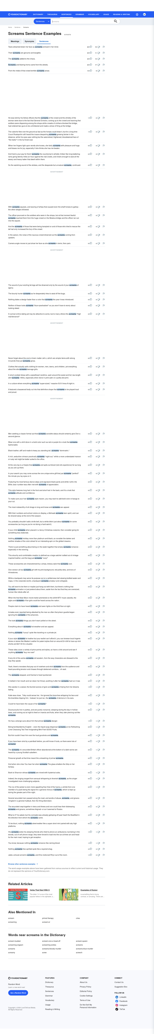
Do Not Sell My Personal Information (88, 1006)
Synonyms (29, 41)
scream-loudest (14, 941)
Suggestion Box (121, 986)
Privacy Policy (85, 986)
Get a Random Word (18, 993)
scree (44, 952)
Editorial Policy (86, 991)
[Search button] (116, 21)
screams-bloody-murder (51, 948)
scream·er (46, 922)
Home (10, 27)
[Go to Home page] (17, 14)
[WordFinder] (144, 14)
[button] (137, 14)
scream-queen (81, 941)
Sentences (40, 21)
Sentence (17, 27)
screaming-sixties (49, 945)
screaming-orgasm (15, 945)
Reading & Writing (52, 1009)
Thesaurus (49, 986)
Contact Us (119, 982)
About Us (83, 982)
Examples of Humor (89, 890)
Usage (48, 1004)
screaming (12, 922)
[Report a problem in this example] (103, 46)
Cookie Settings (86, 995)
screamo (79, 945)
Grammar (49, 995)
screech (79, 952)
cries (78, 918)
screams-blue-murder (84, 948)
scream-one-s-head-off (51, 941)
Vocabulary (49, 1000)
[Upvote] (90, 46)
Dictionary (49, 982)
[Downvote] (98, 46)
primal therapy (48, 918)
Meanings (15, 41)
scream (11, 918)
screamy (11, 952)
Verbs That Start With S (40, 890)
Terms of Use (85, 1000)
